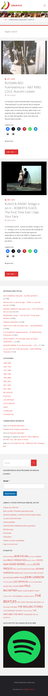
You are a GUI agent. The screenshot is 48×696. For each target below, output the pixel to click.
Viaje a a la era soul (10, 544)
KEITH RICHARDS (8, 582)
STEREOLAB (7, 411)
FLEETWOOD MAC (29, 569)
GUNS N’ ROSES (28, 573)
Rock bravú (7, 533)
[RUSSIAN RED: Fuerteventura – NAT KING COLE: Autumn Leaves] (24, 57)
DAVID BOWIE (17, 564)
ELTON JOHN (29, 564)
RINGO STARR (22, 591)
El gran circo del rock (10, 507)
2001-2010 (11, 200)
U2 (34, 614)
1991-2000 (7, 378)
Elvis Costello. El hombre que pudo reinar (18, 511)
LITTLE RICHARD (33, 582)
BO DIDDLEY (8, 392)
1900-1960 (7, 363)
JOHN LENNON (34, 577)
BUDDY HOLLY (31, 560)
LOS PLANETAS (9, 403)
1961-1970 (7, 367)
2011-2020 (11, 79)
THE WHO (18, 614)
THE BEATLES (8, 414)
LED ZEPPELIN (8, 400)
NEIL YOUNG (13, 586)
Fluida (24, 689)
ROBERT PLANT (33, 591)
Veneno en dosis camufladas (13, 540)
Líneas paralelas (9, 522)
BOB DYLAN (21, 556)
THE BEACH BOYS (28, 596)
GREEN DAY (18, 573)
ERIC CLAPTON (18, 569)
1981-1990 (7, 374)
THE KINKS (13, 607)
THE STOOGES (27, 611)
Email (6, 481)
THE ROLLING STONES (30, 606)
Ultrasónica (7, 537)
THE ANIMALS (17, 596)
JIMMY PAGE (19, 577)
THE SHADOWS (9, 611)
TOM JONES (27, 614)
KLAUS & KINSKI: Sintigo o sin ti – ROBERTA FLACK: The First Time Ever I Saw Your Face (22, 210)
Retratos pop (8, 529)
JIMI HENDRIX (8, 577)
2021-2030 (7, 389)
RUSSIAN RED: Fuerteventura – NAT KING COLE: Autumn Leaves (23, 87)
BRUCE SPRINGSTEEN (16, 560)
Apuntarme (10, 493)
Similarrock (7, 429)
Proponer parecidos (17, 426)
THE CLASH (21, 602)
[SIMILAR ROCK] (5, 5)
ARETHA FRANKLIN (8, 556)
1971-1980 (7, 370)
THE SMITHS (19, 611)
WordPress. (31, 689)
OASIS (5, 407)
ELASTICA (6, 396)
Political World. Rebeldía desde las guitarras (19, 526)
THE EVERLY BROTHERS (33, 602)
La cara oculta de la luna (12, 518)
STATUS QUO (7, 596)
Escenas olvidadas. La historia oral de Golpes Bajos (22, 515)
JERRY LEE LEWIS (38, 573)
